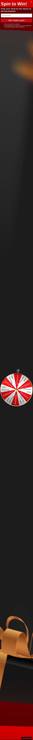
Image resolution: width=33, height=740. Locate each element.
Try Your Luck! (16, 20)
